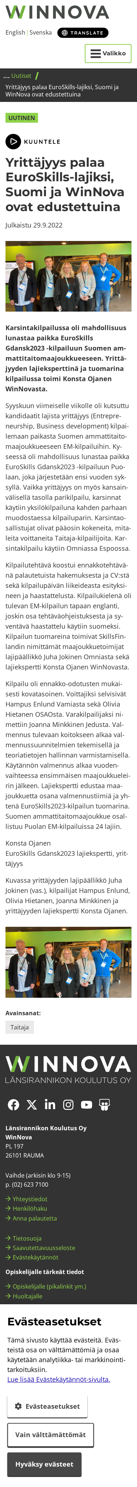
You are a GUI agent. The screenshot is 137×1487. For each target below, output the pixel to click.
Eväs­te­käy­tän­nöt (35, 1257)
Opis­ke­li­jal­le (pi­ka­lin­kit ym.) (49, 1286)
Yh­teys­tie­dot (30, 1199)
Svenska (41, 32)
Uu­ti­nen (21, 118)
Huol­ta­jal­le (27, 1296)
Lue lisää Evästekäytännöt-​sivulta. (58, 1379)
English (15, 32)
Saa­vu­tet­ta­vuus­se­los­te (44, 1248)
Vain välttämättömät (50, 1434)
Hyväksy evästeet (44, 1464)
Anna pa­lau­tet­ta (35, 1218)
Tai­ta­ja (20, 1027)
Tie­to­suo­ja (27, 1238)
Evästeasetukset (53, 1406)
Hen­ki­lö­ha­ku (30, 1209)
